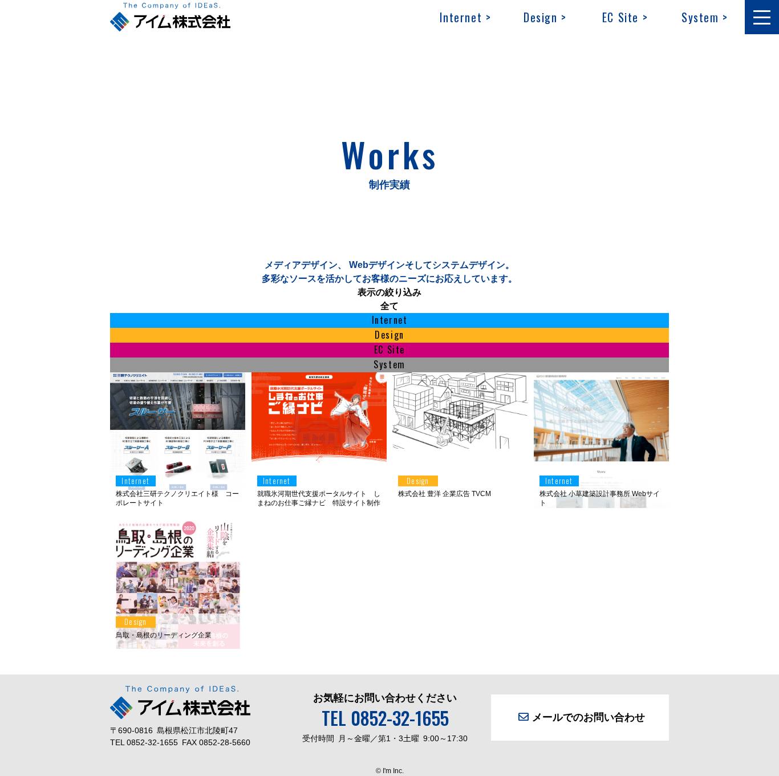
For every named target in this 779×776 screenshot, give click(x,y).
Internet (390, 320)
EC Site (389, 349)
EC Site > (625, 17)
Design (389, 335)
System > (704, 17)
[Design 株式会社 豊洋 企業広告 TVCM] (460, 441)
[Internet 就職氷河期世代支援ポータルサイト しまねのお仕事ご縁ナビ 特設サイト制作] (319, 460)
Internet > (466, 17)
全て (389, 306)
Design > (545, 17)
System (389, 364)
